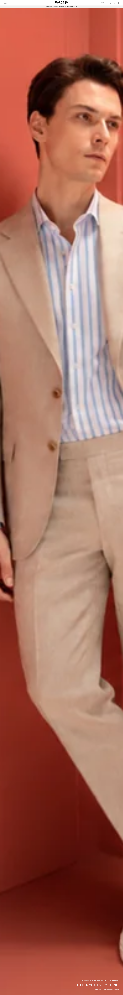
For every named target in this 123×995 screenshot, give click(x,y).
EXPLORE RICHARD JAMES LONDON (107, 989)
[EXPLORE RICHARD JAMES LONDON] (61, 501)
